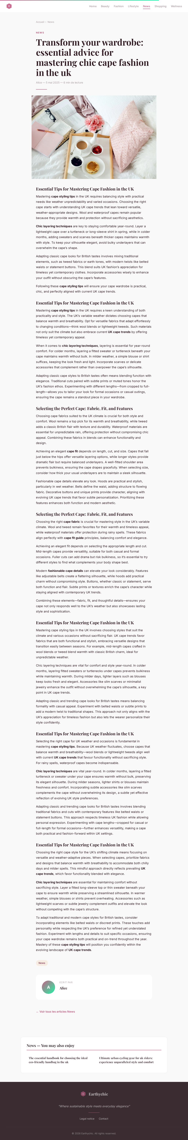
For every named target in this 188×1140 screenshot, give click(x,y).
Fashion (119, 6)
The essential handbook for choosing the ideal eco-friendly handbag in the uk (58, 1060)
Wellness (176, 6)
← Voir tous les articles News (55, 1011)
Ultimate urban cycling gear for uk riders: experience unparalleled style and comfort (126, 1060)
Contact (103, 1118)
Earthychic (98, 1093)
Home (93, 6)
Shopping (161, 6)
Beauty (105, 6)
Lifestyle (133, 6)
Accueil (40, 21)
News (146, 6)
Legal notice (87, 1118)
